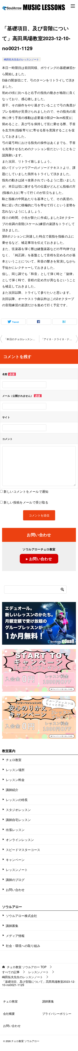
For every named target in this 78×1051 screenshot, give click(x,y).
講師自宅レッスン (18, 819)
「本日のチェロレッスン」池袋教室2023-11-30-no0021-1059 (21, 339)
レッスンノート (17, 869)
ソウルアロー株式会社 (21, 915)
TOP (26, 967)
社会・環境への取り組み (23, 945)
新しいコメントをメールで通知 (26, 491)
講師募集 (12, 925)
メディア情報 (15, 935)
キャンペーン (15, 859)
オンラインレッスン (20, 839)
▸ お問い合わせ (39, 558)
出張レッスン (15, 829)
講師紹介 (12, 789)
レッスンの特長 (17, 799)
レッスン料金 (15, 779)
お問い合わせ (15, 889)
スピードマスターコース (23, 849)
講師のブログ (15, 879)
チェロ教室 (13, 759)
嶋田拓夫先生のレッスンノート (21, 59)
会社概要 (9, 1013)
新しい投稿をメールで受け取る (26, 502)
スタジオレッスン (18, 809)
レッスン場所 (15, 769)
